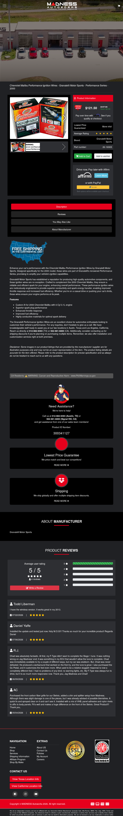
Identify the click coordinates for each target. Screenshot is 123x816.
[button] (65, 118)
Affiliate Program (18, 759)
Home (12, 747)
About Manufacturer (61, 229)
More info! (107, 126)
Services (14, 753)
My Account (42, 756)
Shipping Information (19, 756)
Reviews (62, 214)
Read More (60, 464)
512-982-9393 (36, 330)
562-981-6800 (57, 330)
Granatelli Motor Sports (104, 140)
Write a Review (35, 587)
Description (61, 206)
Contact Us (42, 750)
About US (41, 747)
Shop (12, 750)
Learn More (101, 175)
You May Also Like (61, 221)
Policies (40, 753)
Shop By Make (17, 762)
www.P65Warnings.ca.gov (83, 375)
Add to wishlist (103, 156)
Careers (40, 759)
